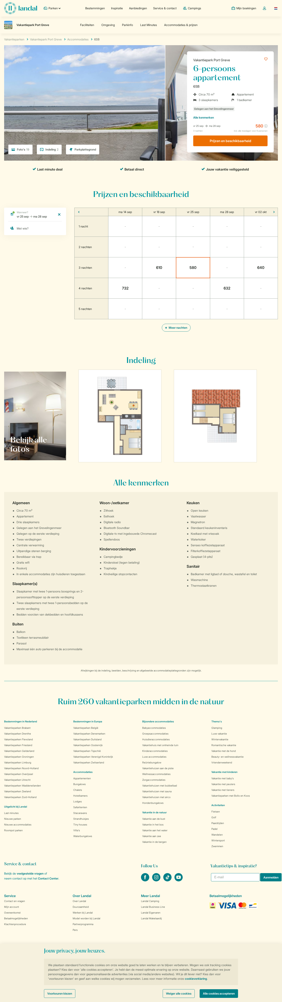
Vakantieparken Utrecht (17, 779)
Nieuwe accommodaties (17, 824)
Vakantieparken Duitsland (87, 739)
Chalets (77, 789)
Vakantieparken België (85, 727)
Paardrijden (217, 823)
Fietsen (215, 811)
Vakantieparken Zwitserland (88, 762)
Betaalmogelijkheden (16, 918)
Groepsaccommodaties (155, 733)
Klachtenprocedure (15, 924)
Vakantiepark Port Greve (211, 60)
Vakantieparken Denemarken (89, 733)
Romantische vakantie (223, 745)
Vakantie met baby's (222, 778)
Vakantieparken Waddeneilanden (22, 785)
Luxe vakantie (219, 733)
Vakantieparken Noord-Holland (21, 768)
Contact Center (48, 878)
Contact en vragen (14, 901)
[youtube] (178, 880)
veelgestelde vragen (30, 873)
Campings (194, 8)
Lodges (77, 801)
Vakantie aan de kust (153, 818)
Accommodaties (82, 772)
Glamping (216, 727)
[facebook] (145, 880)
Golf (213, 817)
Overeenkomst (12, 912)
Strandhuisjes (81, 818)
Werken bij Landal (83, 912)
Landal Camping (150, 901)
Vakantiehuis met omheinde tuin (160, 745)
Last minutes (11, 813)
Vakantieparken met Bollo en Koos (230, 795)
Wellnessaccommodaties (156, 774)
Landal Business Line (153, 906)
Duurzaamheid (81, 906)
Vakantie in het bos (153, 824)
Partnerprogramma (83, 924)
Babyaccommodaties (154, 727)
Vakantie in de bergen (154, 841)
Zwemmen (217, 846)
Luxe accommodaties (154, 756)
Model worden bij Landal (86, 918)
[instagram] (156, 880)
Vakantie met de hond (223, 750)
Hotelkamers (80, 795)
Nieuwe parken (12, 818)
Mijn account (11, 906)
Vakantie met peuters (223, 784)
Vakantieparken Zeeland (17, 791)
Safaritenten (80, 807)
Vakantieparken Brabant (17, 727)
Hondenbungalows (153, 802)
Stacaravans (80, 813)
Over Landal (79, 901)
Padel (214, 828)
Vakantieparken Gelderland (19, 750)
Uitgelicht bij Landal (15, 806)
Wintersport (218, 840)
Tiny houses (80, 824)
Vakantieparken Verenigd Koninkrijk (93, 756)
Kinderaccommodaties (155, 750)
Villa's (76, 830)
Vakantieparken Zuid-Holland (20, 797)
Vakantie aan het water (154, 830)
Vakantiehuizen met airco (156, 797)
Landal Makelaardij (151, 918)
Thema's (216, 721)
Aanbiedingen (138, 8)
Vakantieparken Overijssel (18, 774)
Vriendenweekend (221, 762)
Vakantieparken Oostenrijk (88, 745)
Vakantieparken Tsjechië (87, 750)
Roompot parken (13, 830)
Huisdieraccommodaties (156, 739)
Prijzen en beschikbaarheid (230, 141)
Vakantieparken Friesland (18, 745)
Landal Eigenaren (150, 912)
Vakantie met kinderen (224, 772)
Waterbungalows (82, 836)
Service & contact (165, 8)
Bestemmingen (95, 8)
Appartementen (82, 778)
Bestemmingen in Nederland (20, 721)
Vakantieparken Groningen (19, 756)
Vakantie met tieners (222, 789)
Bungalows (79, 784)
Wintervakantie (219, 739)
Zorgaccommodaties (153, 779)
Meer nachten (177, 327)
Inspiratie (117, 8)
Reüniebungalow (151, 762)
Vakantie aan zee (151, 836)
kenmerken (203, 117)
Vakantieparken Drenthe (17, 733)
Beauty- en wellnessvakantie (227, 756)
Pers (75, 929)
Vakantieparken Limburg (17, 762)
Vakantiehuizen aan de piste (158, 768)
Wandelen (217, 834)
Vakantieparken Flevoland (18, 739)
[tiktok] (167, 880)
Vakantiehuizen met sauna (157, 791)
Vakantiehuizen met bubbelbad (159, 785)
